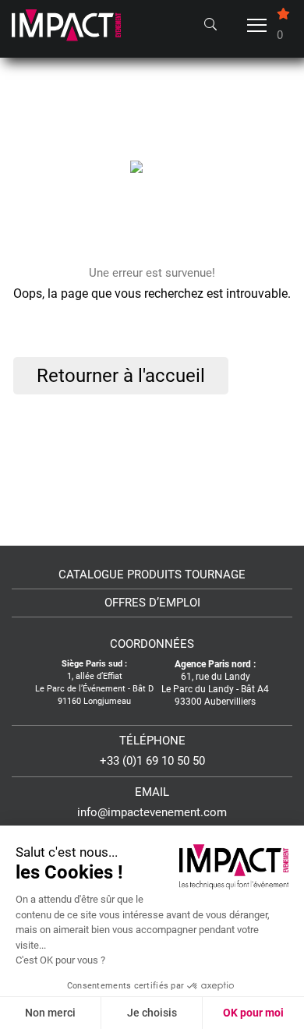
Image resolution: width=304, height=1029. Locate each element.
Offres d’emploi (152, 603)
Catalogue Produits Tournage (152, 575)
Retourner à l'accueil (121, 376)
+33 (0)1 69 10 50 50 (152, 761)
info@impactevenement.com (152, 812)
